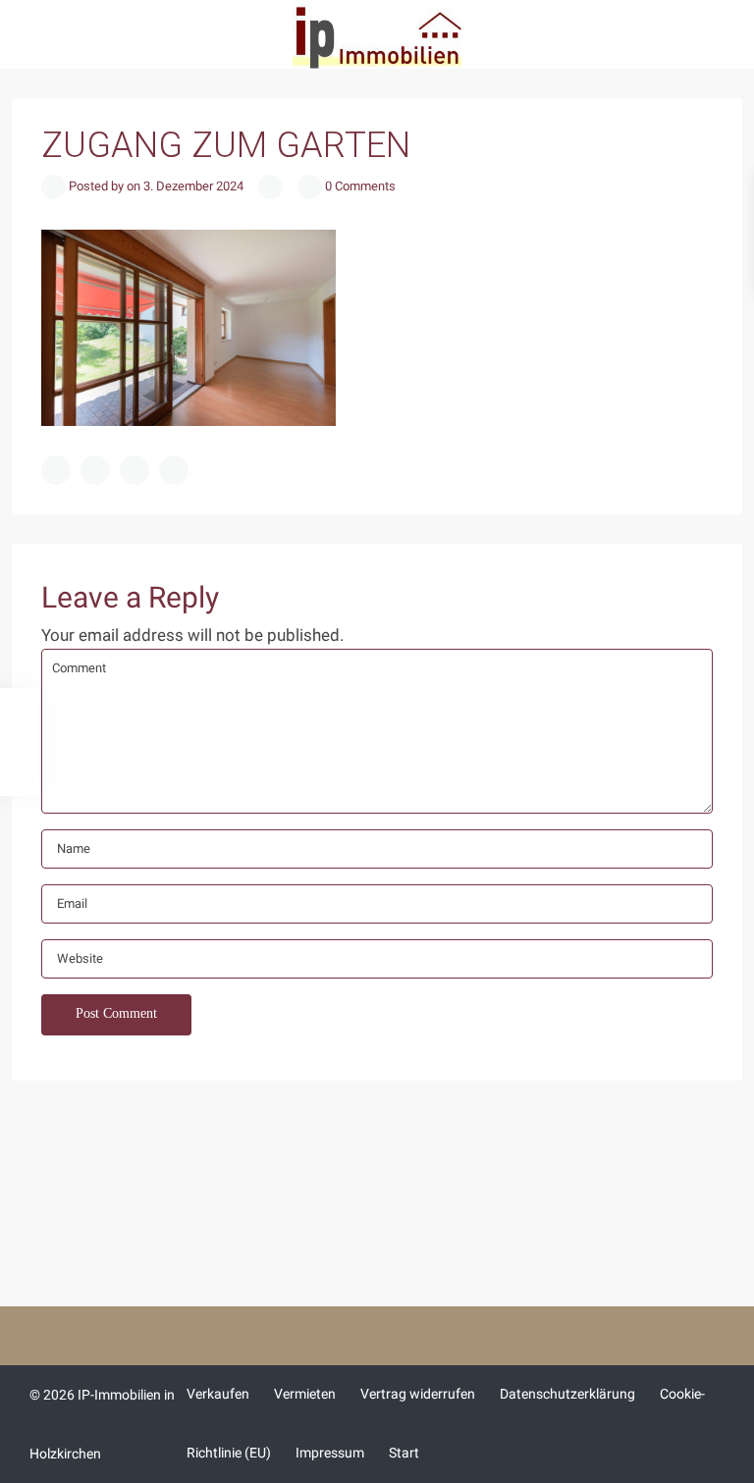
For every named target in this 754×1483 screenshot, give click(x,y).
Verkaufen (218, 1394)
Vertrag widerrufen (417, 1394)
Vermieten (305, 1394)
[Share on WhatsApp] (134, 470)
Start (404, 1452)
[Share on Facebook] (56, 470)
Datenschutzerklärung (567, 1394)
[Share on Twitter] (95, 470)
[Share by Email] (173, 470)
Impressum (330, 1452)
